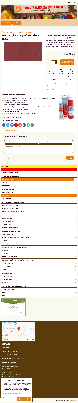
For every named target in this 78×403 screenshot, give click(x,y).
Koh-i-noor (6, 186)
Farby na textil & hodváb (11, 231)
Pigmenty (5, 250)
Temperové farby (8, 221)
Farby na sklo (7, 225)
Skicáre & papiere (8, 263)
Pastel (4, 270)
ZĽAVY (4, 169)
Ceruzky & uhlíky (8, 279)
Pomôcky (5, 292)
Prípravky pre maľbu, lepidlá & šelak (15, 237)
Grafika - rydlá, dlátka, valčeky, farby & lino (18, 260)
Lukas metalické (8, 189)
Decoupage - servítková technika (14, 286)
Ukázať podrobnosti (8, 398)
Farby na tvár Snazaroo (11, 228)
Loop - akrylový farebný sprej (13, 202)
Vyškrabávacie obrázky (10, 176)
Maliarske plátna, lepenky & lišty (14, 247)
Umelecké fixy (7, 273)
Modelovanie (6, 267)
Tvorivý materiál (8, 289)
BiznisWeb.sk (72, 400)
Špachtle (5, 241)
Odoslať (70, 158)
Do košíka (68, 62)
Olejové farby (7, 218)
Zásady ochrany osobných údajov (12, 393)
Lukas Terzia (6, 199)
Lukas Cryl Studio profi (10, 195)
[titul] (39, 19)
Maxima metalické (8, 192)
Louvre (4, 182)
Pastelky (5, 283)
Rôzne (4, 296)
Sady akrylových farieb (10, 205)
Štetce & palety (7, 234)
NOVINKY (5, 166)
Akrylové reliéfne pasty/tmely (13, 212)
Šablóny (5, 254)
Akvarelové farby (8, 215)
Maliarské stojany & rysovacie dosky (15, 244)
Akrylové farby (7, 179)
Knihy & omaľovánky (9, 257)
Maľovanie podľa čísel (10, 173)
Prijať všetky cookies (24, 399)
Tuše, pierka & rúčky (9, 276)
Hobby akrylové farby (10, 208)
